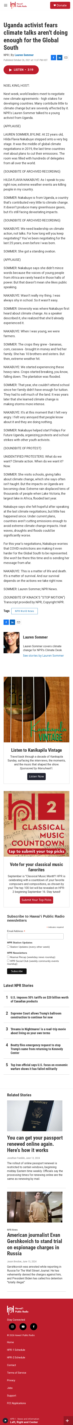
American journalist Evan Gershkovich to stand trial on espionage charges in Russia (34, 1244)
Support (11, 1395)
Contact (11, 1365)
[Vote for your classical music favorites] (36, 824)
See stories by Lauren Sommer (43, 655)
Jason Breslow (14, 1261)
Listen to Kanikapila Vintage (36, 750)
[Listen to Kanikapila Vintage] (36, 709)
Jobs (10, 1388)
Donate (62, 5)
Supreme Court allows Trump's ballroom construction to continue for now (36, 1015)
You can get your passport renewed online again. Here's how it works (35, 1144)
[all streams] (68, 1420)
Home (10, 1342)
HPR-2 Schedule (16, 1357)
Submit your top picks (36, 900)
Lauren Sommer (24, 55)
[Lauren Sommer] (11, 642)
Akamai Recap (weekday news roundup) (32, 957)
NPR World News (24, 611)
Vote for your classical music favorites (36, 867)
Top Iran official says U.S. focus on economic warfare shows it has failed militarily (39, 1067)
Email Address (16, 931)
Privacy (11, 1380)
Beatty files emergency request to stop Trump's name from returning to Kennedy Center (37, 1049)
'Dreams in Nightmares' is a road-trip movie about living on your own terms (38, 1031)
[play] (5, 1420)
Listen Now (36, 776)
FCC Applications (16, 1403)
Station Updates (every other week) (29, 946)
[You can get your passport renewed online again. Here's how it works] (34, 1115)
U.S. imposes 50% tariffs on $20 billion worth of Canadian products (40, 999)
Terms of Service (16, 1372)
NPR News (12, 1229)
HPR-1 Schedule (16, 1350)
